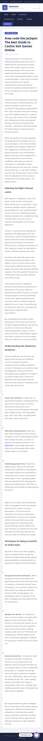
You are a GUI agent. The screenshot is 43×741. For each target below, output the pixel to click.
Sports (20, 19)
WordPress (21, 738)
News (14, 14)
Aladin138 (8, 445)
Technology (9, 19)
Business (22, 14)
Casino (29, 19)
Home (6, 14)
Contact (7, 24)
